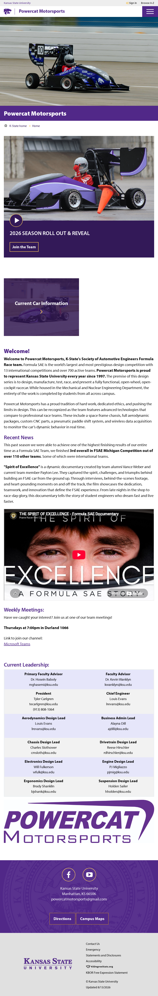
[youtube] (89, 874)
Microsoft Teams (17, 644)
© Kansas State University (102, 981)
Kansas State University (17, 3)
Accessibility (94, 961)
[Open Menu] (150, 11)
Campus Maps (92, 918)
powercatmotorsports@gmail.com (79, 899)
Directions (62, 918)
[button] (16, 220)
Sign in (133, 3)
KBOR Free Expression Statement (107, 972)
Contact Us (93, 944)
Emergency (93, 949)
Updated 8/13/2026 (98, 987)
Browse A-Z (147, 3)
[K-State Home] (8, 11)
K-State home (18, 126)
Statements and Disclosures (103, 955)
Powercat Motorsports (42, 11)
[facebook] (68, 874)
